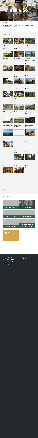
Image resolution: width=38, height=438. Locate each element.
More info (12, 261)
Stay (11, 258)
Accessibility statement (23, 258)
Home (3, 22)
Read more (4, 48)
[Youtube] (9, 264)
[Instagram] (6, 264)
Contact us (12, 262)
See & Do (12, 259)
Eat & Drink (12, 260)
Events (12, 257)
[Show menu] (34, 1)
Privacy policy (21, 257)
